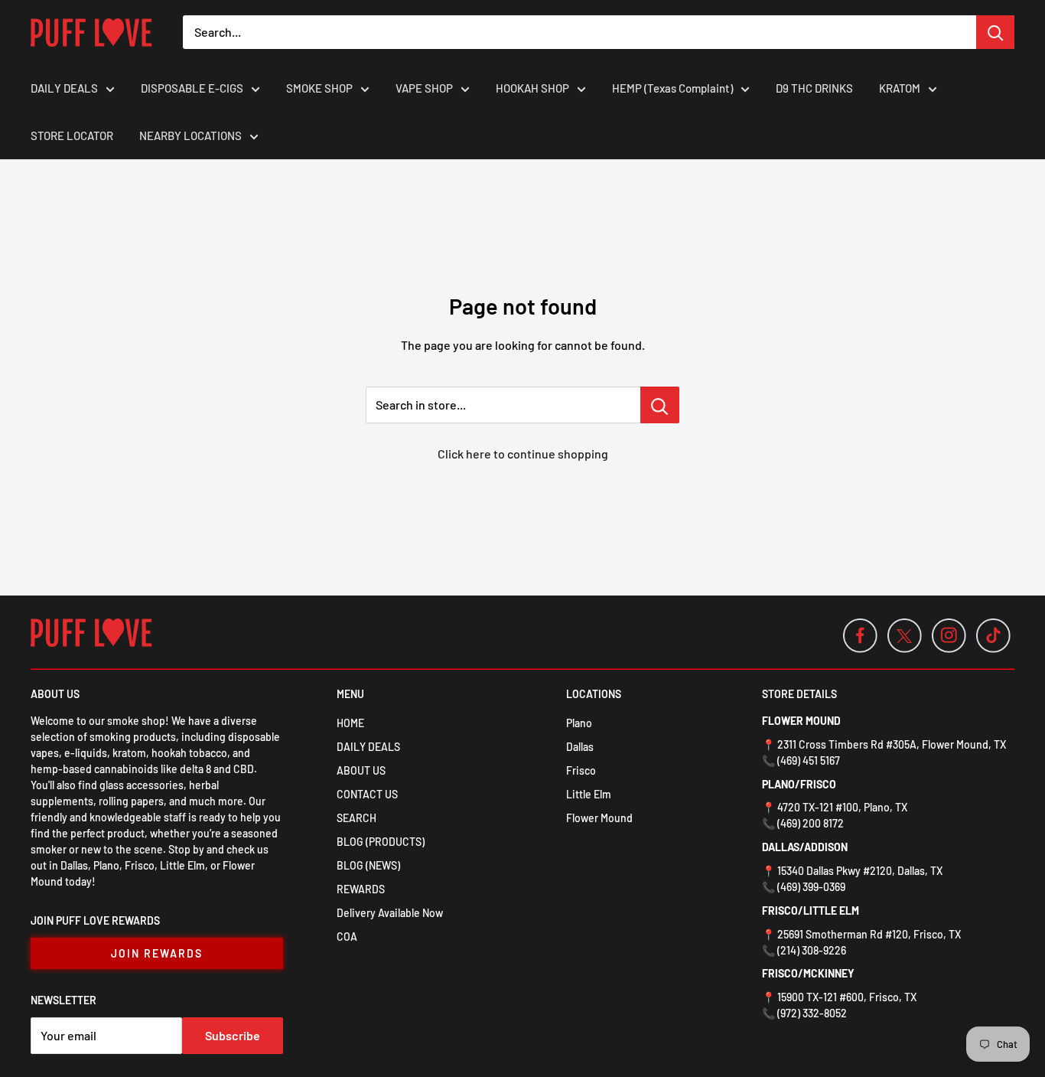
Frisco (581, 770)
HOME (350, 722)
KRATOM (899, 88)
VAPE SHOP (424, 88)
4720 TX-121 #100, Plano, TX (842, 807)
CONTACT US (367, 794)
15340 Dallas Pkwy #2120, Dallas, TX (859, 870)
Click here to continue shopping (523, 453)
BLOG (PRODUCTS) (381, 841)
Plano (579, 722)
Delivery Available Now (390, 912)
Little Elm (588, 794)
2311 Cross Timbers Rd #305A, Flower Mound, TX (891, 744)
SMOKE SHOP (319, 88)
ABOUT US (361, 770)
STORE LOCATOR (72, 135)
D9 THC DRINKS (814, 88)
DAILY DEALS (64, 88)
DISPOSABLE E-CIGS (192, 88)
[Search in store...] (659, 405)
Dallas (580, 746)
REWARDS (361, 889)
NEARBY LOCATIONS (190, 135)
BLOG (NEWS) (368, 865)
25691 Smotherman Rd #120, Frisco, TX (869, 934)
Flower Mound (599, 817)
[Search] (995, 32)
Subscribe (232, 1035)
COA (347, 936)
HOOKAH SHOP (532, 88)
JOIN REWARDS (157, 953)
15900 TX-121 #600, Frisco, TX (846, 997)
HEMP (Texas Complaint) (672, 88)
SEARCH (356, 817)
